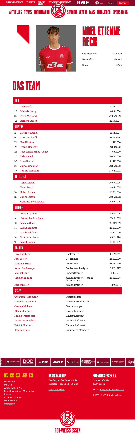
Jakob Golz (26, 106)
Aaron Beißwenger (24, 268)
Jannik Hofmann (30, 170)
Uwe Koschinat (22, 254)
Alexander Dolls (23, 311)
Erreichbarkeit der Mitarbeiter (19, 391)
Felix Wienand (28, 115)
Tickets (30, 2)
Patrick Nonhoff (23, 325)
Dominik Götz (22, 329)
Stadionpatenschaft (60, 2)
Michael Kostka (29, 132)
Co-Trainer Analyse (77, 268)
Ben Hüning (27, 142)
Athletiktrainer (74, 284)
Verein (83, 12)
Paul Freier (20, 258)
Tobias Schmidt (23, 277)
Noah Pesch (26, 187)
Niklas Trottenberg (24, 315)
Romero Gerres (28, 120)
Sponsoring (120, 12)
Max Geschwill (28, 137)
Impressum (9, 403)
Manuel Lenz (21, 272)
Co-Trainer (72, 258)
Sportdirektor (73, 296)
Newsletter (9, 381)
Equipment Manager (77, 329)
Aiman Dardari (28, 213)
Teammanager (74, 306)
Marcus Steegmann (25, 301)
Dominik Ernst (22, 263)
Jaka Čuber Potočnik (31, 218)
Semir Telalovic (29, 232)
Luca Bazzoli (27, 161)
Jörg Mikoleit (21, 284)
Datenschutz (10, 400)
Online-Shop (42, 3)
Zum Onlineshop (57, 389)
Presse (7, 394)
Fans (92, 12)
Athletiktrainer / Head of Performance (79, 279)
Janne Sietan (27, 196)
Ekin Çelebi (26, 156)
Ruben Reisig (27, 192)
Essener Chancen (12, 397)
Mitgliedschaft (14, 2)
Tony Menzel (27, 182)
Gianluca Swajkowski (32, 201)
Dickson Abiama (29, 237)
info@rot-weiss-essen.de (112, 389)
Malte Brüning (28, 111)
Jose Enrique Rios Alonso (34, 151)
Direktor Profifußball (77, 301)
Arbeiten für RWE (13, 387)
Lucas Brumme (28, 227)
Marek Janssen (28, 242)
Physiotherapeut (75, 311)
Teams (28, 12)
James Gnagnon (29, 165)
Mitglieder (103, 12)
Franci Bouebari (29, 146)
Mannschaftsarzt (75, 320)
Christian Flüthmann (26, 296)
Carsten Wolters (23, 306)
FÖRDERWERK (42, 12)
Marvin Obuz (27, 223)
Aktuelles (15, 12)
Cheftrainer (72, 254)
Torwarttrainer (74, 272)
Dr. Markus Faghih (24, 320)
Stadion (72, 12)
